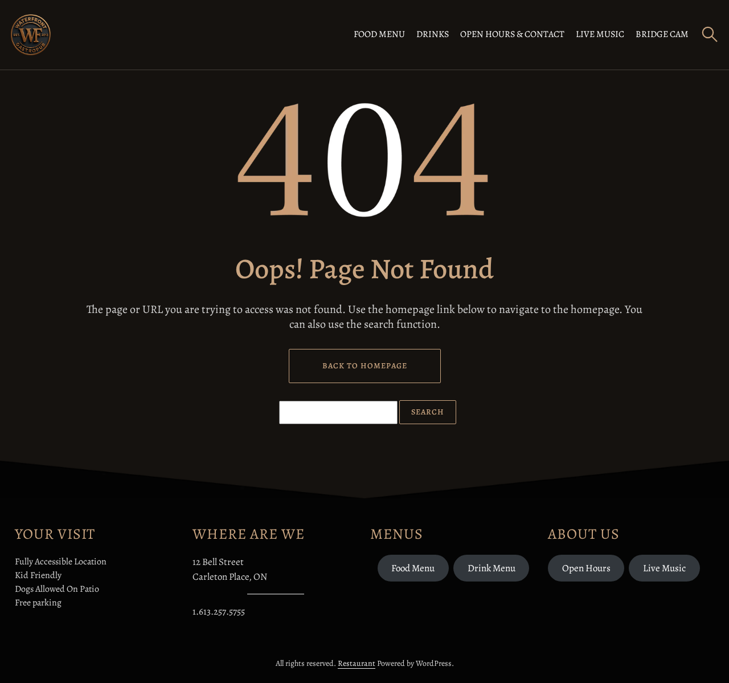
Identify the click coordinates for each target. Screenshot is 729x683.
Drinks (432, 34)
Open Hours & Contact (512, 34)
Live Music (600, 34)
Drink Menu (491, 568)
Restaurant (356, 663)
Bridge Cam (662, 34)
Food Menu (379, 34)
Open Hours (586, 568)
